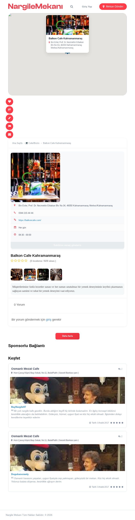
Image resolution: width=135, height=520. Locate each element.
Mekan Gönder (114, 6)
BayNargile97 (18, 407)
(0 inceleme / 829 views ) (43, 261)
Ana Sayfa (17, 143)
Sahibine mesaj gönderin (67, 245)
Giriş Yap (87, 6)
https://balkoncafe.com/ (30, 220)
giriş (48, 319)
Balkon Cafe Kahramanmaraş (65, 38)
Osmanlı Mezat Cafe (25, 368)
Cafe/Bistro (34, 143)
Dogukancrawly (20, 474)
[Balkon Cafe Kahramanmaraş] (17, 274)
